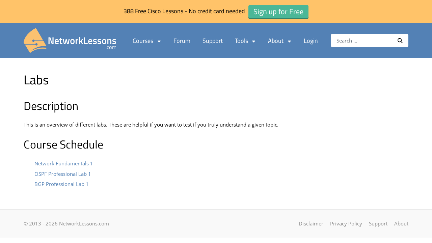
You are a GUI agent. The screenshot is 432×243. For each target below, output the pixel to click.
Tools (241, 40)
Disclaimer (311, 223)
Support (212, 40)
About (276, 40)
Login (311, 40)
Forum (181, 40)
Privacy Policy (346, 223)
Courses (143, 40)
